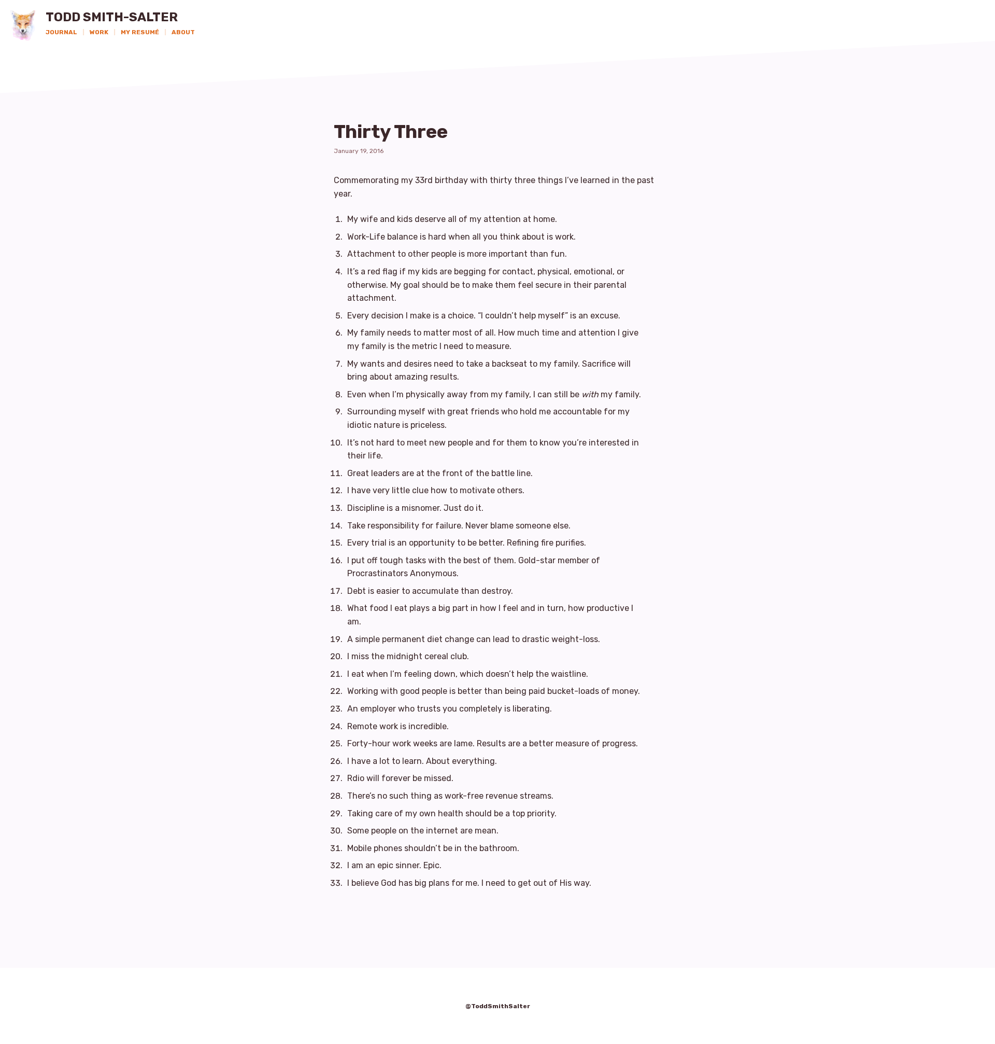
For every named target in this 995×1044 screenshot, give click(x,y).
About (183, 32)
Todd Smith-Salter (112, 17)
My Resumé (140, 32)
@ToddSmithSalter (497, 1006)
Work (99, 32)
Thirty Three (391, 131)
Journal (61, 32)
